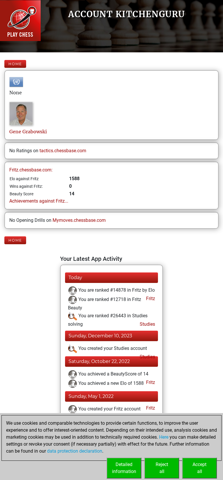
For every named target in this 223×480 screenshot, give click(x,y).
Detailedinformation (124, 468)
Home (15, 64)
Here (163, 437)
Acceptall (199, 468)
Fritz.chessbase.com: (31, 170)
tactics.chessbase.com (62, 150)
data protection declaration (74, 451)
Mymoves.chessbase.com (79, 220)
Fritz (150, 298)
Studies (147, 324)
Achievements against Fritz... (38, 201)
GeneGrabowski (28, 131)
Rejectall (162, 468)
